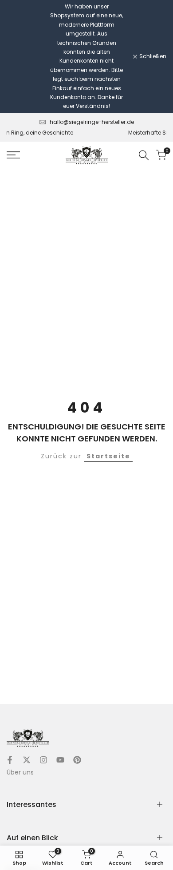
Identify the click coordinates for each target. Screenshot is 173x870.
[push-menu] (13, 155)
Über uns (20, 772)
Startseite (108, 456)
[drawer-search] (144, 155)
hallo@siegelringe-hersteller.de (92, 122)
